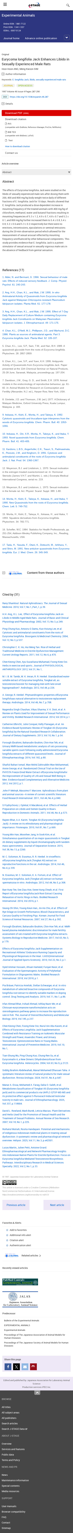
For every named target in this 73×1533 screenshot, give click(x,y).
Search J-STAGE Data (13, 1428)
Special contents (11, 1485)
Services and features (13, 1449)
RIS (9, 123)
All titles (6, 1407)
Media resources (10, 1491)
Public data (8, 1454)
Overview (7, 1443)
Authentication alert (20, 1245)
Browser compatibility (13, 1511)
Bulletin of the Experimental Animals (21, 1320)
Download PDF (17, 113)
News (5, 1474)
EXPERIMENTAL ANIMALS (17, 1325)
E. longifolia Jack (20, 79)
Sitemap (6, 1528)
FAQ (4, 1517)
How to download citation (17, 146)
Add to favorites (18, 1230)
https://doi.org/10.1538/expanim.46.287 (29, 96)
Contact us (11, 152)
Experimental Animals (14, 1330)
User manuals (9, 1506)
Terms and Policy (11, 1460)
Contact (6, 1522)
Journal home (11, 38)
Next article (57, 1205)
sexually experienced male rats (51, 79)
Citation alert (17, 1240)
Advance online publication (41, 38)
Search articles (10, 1423)
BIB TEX (12, 132)
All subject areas (10, 1412)
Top (37, 1392)
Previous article (16, 1205)
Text (10, 140)
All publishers (9, 1418)
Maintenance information (15, 1480)
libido (32, 79)
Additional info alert (20, 1235)
